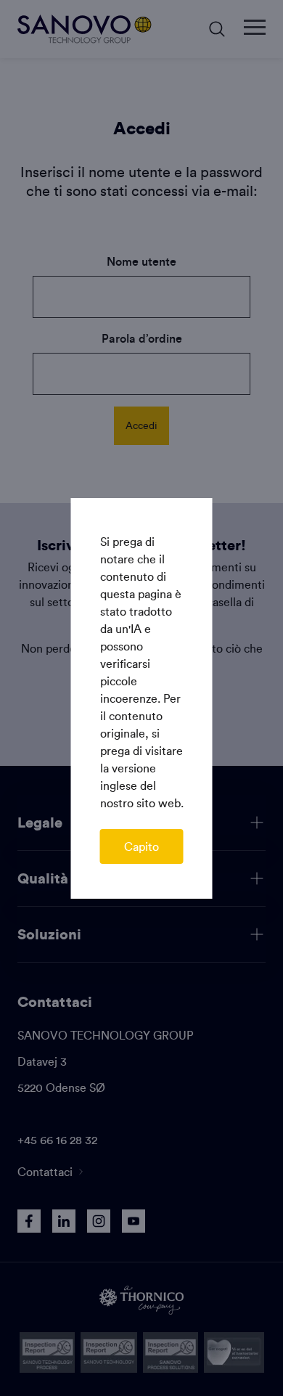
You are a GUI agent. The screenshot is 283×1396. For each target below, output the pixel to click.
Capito (141, 846)
